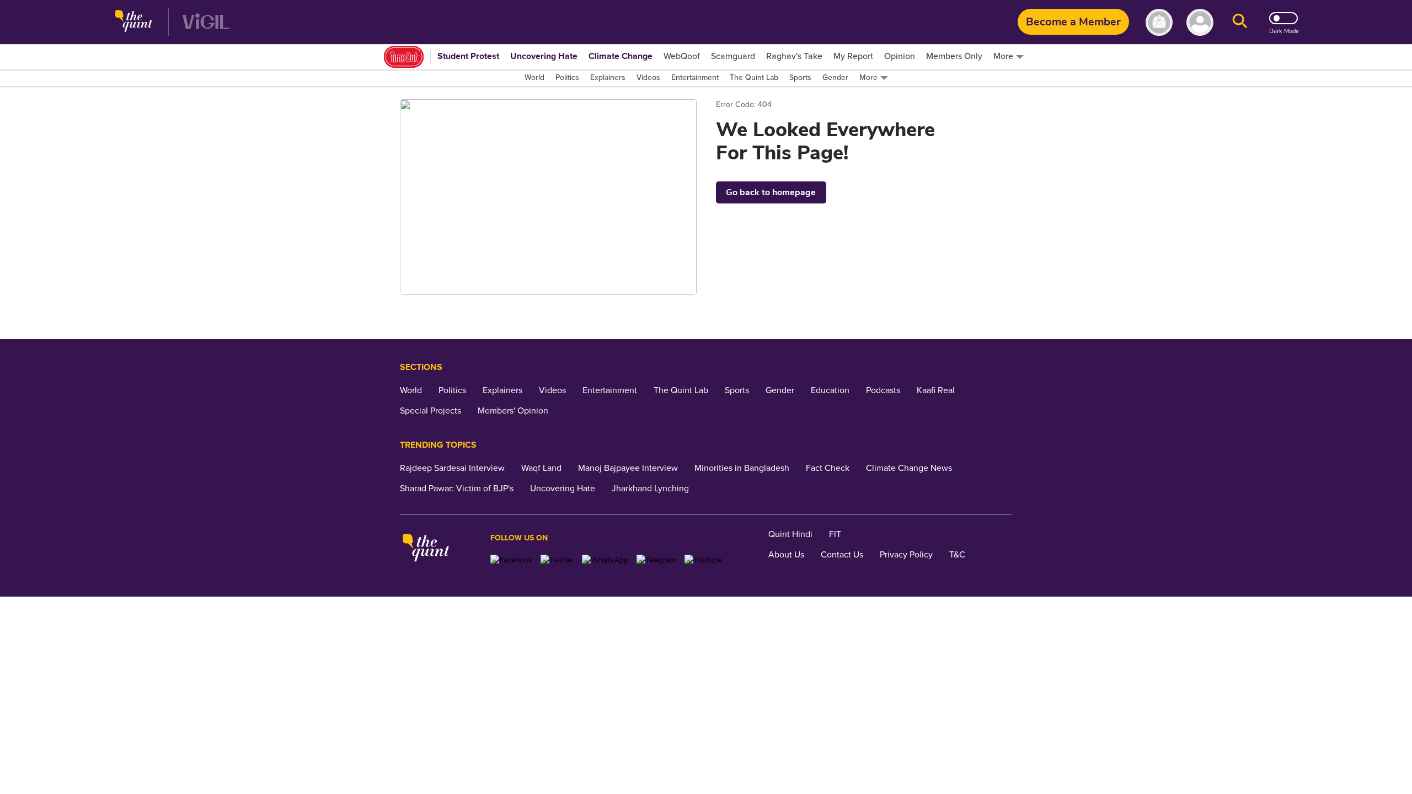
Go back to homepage (771, 192)
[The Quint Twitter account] (557, 560)
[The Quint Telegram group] (656, 560)
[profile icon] (1199, 22)
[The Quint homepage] (133, 22)
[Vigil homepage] (206, 22)
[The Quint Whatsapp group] (605, 560)
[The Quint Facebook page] (511, 560)
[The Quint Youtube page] (702, 560)
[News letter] (1159, 22)
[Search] (1240, 22)
